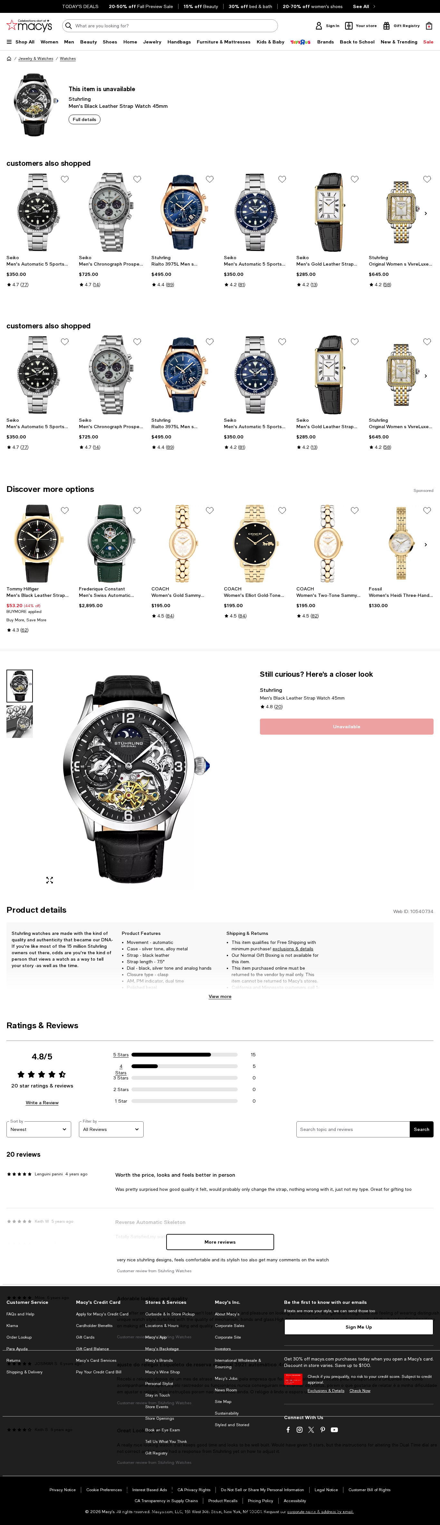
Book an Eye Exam (162, 1430)
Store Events (156, 1407)
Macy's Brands (159, 1360)
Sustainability (227, 1413)
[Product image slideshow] (128, 779)
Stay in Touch (157, 1395)
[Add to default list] (65, 179)
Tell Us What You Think (166, 1441)
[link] (38, 271)
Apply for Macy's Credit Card (102, 1314)
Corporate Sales (229, 1325)
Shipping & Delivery (24, 1372)
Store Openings (159, 1418)
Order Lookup (19, 1337)
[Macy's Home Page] (29, 25)
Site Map (223, 1401)
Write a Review (42, 1102)
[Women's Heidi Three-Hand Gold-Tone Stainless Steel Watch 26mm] (401, 543)
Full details (84, 119)
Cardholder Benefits (94, 1325)
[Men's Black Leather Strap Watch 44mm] (38, 543)
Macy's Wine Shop (162, 1372)
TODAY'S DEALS (80, 6)
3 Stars (121, 1077)
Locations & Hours (161, 1325)
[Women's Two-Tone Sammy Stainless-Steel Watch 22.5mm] (328, 543)
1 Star (121, 1101)
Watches (68, 58)
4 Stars (121, 1066)
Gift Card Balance (92, 1349)
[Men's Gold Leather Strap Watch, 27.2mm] (328, 212)
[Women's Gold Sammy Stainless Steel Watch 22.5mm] (183, 543)
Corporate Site (228, 1337)
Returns (13, 1360)
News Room (226, 1390)
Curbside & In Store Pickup (170, 1314)
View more (220, 996)
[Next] (426, 213)
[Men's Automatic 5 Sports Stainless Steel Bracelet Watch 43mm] (38, 212)
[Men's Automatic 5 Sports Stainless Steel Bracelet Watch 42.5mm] (256, 212)
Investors (223, 1349)
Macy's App (156, 1337)
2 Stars (121, 1089)
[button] (111, 779)
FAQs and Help (20, 1314)
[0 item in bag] (429, 25)
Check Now (359, 1391)
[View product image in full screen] (49, 880)
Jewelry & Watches (35, 58)
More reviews (220, 1242)
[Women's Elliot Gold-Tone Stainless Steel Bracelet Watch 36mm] (256, 543)
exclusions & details (293, 948)
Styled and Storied (232, 1425)
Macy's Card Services (96, 1360)
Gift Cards (85, 1337)
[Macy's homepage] (9, 58)
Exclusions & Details (326, 1391)
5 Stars (121, 1054)
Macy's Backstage (162, 1349)
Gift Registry (156, 1453)
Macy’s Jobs (226, 1378)
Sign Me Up (359, 1327)
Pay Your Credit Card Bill (98, 1372)
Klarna (12, 1325)
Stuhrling (80, 99)
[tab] (19, 686)
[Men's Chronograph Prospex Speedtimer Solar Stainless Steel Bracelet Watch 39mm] (111, 212)
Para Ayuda (17, 1349)
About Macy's (227, 1314)
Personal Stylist (159, 1383)
